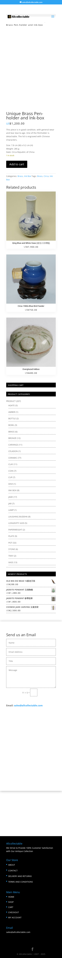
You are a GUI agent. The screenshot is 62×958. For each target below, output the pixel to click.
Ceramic (12, 457)
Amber (11, 412)
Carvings (13, 444)
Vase (10, 562)
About (11, 864)
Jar (10, 503)
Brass (20, 176)
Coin (10, 470)
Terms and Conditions (20, 881)
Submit (48, 692)
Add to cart (16, 164)
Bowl (11, 425)
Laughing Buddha (18, 516)
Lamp (11, 510)
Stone (11, 549)
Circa (46, 176)
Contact (13, 870)
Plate (11, 536)
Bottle (12, 418)
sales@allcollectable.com (28, 705)
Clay (10, 464)
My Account (14, 917)
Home (11, 896)
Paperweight (15, 529)
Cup (10, 477)
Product (11, 401)
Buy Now (31, 776)
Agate (11, 405)
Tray (10, 555)
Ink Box (27, 176)
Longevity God (16, 523)
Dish (10, 484)
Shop (11, 902)
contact (48, 764)
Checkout (13, 912)
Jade (10, 497)
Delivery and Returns (20, 876)
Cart (10, 907)
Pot (10, 542)
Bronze (12, 438)
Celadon (13, 451)
